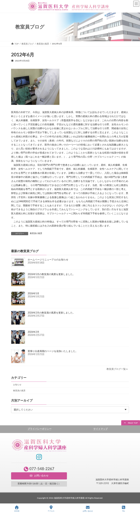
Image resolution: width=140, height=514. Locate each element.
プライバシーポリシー (40, 429)
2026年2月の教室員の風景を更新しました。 (51, 313)
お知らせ (17, 385)
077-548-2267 (41, 469)
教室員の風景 (36, 233)
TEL (123, 511)
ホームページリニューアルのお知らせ (48, 260)
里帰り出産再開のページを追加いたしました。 (53, 351)
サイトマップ (100, 429)
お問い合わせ (88, 511)
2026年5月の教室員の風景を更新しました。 (51, 274)
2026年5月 (33, 293)
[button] (131, 423)
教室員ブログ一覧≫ (117, 369)
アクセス (51, 511)
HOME (16, 511)
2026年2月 (33, 332)
